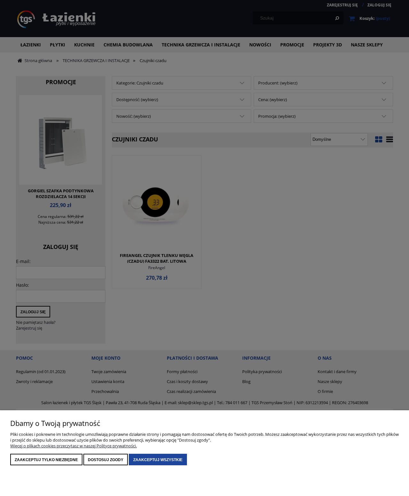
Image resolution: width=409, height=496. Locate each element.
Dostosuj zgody (105, 460)
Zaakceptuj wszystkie (157, 460)
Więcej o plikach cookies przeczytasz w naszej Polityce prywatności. (73, 446)
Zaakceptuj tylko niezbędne (46, 460)
